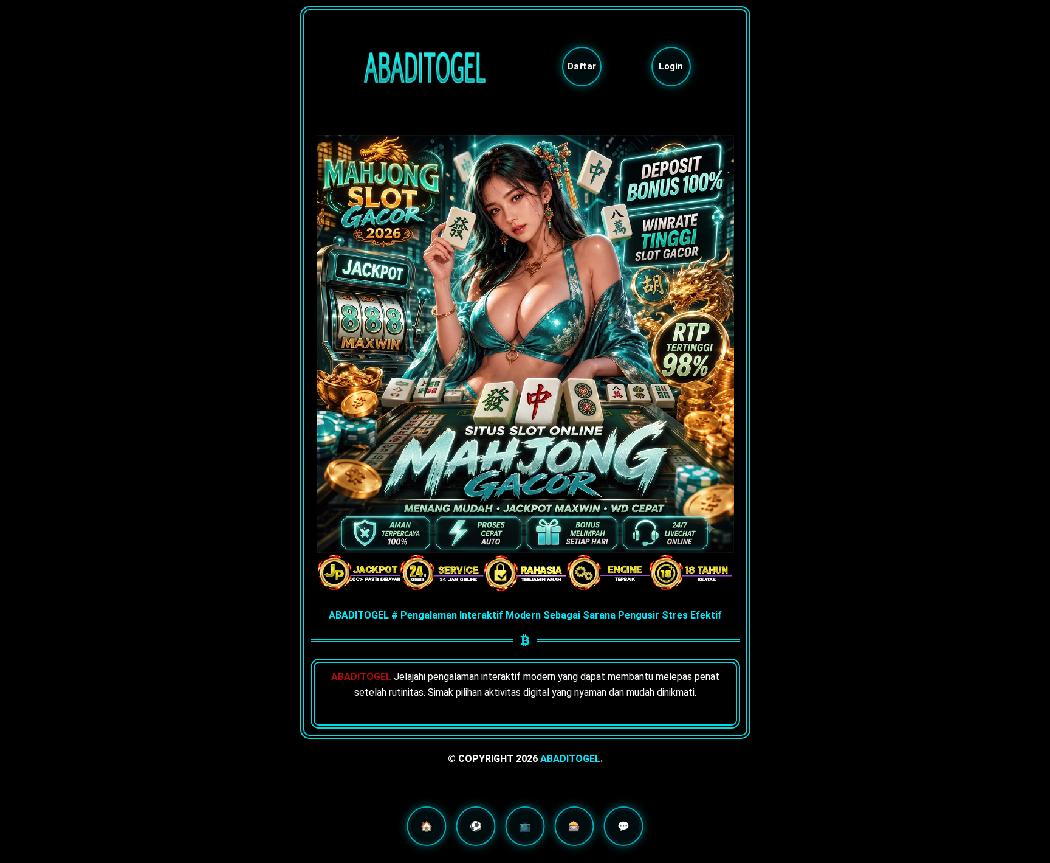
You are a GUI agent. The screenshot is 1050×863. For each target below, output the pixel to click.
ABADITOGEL (570, 758)
